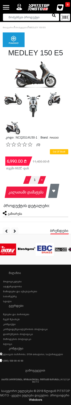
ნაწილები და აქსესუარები (20, 291)
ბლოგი (7, 344)
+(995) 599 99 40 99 (12, 360)
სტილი (7, 301)
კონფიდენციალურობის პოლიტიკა (25, 329)
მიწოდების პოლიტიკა (17, 339)
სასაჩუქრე (10, 296)
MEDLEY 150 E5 (37, 27)
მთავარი (8, 27)
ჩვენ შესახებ (11, 319)
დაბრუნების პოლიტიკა (18, 334)
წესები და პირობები (16, 314)
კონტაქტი (9, 324)
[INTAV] (7, 249)
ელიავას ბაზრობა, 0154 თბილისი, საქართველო (32, 354)
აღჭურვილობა (12, 286)
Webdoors (35, 400)
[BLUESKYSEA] (26, 249)
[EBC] (45, 249)
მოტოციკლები (12, 281)
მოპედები (21, 27)
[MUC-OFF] (63, 249)
